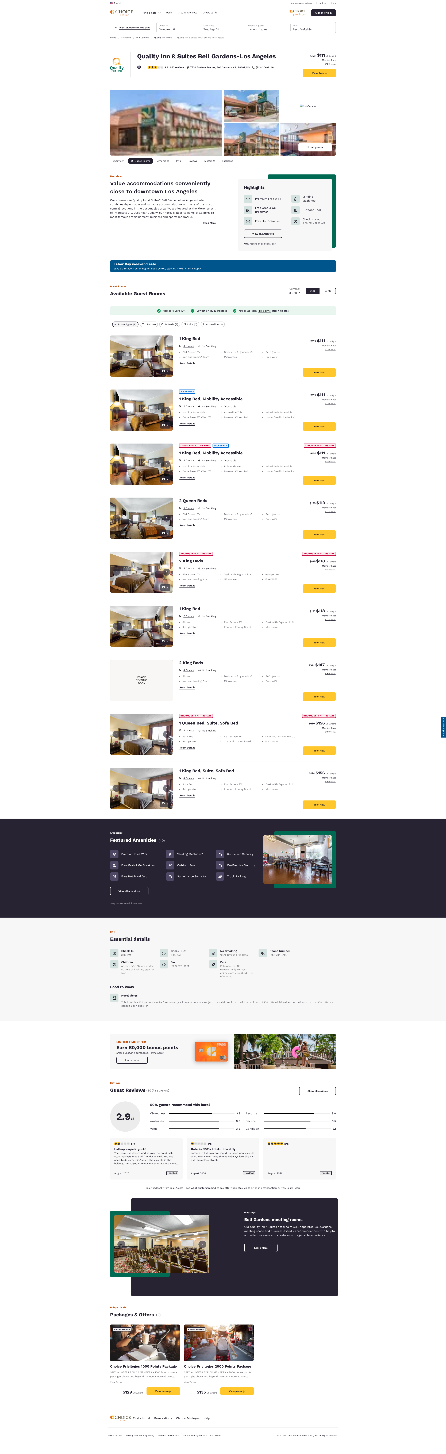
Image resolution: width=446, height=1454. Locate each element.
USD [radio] (312, 290)
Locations (321, 3)
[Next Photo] (166, 356)
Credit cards (210, 12)
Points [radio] (327, 290)
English (117, 3)
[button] (443, 727)
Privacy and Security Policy (140, 1435)
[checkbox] (125, 324)
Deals (169, 12)
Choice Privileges (187, 1418)
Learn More (294, 1187)
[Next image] (324, 860)
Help (333, 3)
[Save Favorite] (139, 67)
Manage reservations (301, 3)
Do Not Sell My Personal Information (202, 1435)
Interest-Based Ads (168, 1435)
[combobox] (151, 12)
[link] (132, 1060)
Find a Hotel (141, 1418)
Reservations (163, 1418)
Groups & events (187, 12)
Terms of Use (115, 1435)
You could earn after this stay (264, 310)
